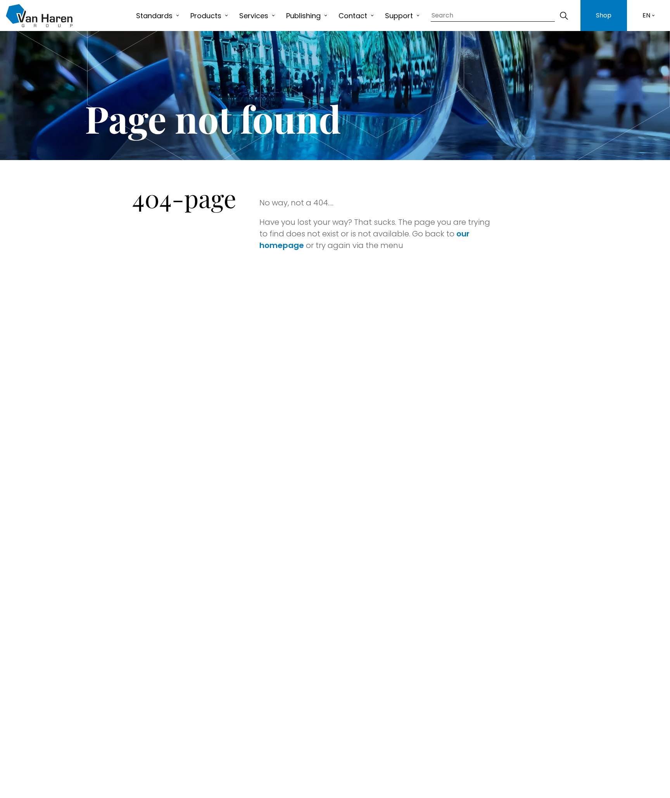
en (646, 15)
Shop (603, 15)
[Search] (564, 15)
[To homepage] (39, 15)
